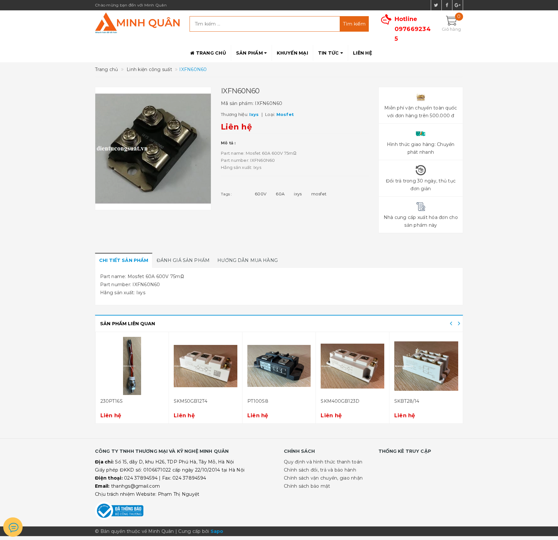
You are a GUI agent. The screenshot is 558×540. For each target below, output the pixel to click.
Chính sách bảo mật (307, 486)
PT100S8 (257, 401)
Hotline (413, 29)
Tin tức (329, 53)
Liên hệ (362, 53)
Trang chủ (210, 53)
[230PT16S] (132, 366)
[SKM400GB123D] (352, 366)
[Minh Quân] (137, 22)
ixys (298, 193)
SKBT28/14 (406, 401)
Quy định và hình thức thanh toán (323, 462)
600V (260, 193)
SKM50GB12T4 (190, 401)
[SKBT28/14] (426, 366)
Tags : (226, 194)
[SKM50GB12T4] (205, 366)
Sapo (217, 531)
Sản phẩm (250, 53)
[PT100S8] (279, 366)
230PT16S (111, 401)
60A (280, 193)
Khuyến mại (292, 53)
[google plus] (457, 5)
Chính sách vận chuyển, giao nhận (323, 478)
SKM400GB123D (340, 401)
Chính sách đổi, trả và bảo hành (320, 470)
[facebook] (447, 5)
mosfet (319, 193)
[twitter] (436, 5)
